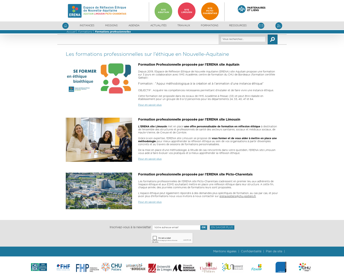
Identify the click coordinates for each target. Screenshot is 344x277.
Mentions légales (224, 251)
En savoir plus (222, 227)
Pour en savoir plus (150, 105)
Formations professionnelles (113, 32)
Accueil (70, 32)
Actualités (158, 25)
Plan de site (274, 251)
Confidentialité (251, 251)
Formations (85, 32)
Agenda (134, 25)
